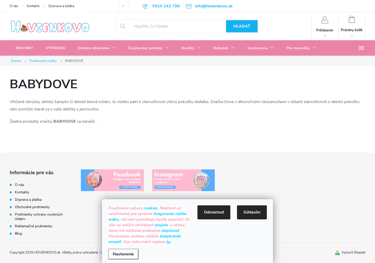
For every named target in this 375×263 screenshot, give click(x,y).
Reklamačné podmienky (33, 226)
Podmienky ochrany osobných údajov (39, 216)
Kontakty (33, 6)
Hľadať (241, 26)
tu (168, 242)
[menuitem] (25, 48)
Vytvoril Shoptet (353, 252)
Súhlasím (251, 212)
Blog (18, 233)
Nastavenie (123, 254)
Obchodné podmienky (32, 207)
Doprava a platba (61, 6)
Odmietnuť (214, 212)
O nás (14, 6)
